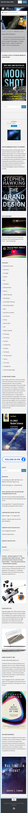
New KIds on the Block (8, 312)
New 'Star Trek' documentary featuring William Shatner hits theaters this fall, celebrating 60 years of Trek (14, 498)
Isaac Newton (6, 298)
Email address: (14, 121)
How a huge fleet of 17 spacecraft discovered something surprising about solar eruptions (13, 505)
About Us (13, 5)
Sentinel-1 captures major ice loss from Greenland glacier (11, 520)
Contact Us (5, 5)
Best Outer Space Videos (7, 2)
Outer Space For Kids (18, 5)
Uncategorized (6, 366)
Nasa (4, 309)
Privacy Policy (25, 5)
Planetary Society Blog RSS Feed (11, 527)
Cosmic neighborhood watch (9, 531)
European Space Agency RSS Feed (11, 512)
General (5, 291)
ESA (4, 280)
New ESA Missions (8, 34)
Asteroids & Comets (8, 266)
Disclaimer (9, 5)
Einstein (5, 276)
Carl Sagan (5, 273)
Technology (10, 31)
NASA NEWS (5, 476)
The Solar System (7, 355)
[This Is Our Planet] (14, 235)
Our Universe (6, 316)
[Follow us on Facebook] (14, 808)
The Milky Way (6, 345)
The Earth (5, 341)
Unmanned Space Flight (9, 370)
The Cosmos (6, 337)
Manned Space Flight (8, 305)
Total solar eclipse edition (8, 534)
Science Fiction (6, 323)
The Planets (6, 352)
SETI (4, 327)
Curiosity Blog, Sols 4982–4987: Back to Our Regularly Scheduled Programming (12, 480)
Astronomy (6, 269)
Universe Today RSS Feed (8, 541)
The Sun (5, 359)
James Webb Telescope (9, 302)
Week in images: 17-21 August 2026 (11, 515)
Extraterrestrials (7, 287)
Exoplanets (6, 284)
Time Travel (6, 362)
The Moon (5, 348)
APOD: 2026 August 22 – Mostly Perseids (12, 485)
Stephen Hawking (7, 330)
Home (1, 5)
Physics (4, 31)
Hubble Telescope (7, 294)
